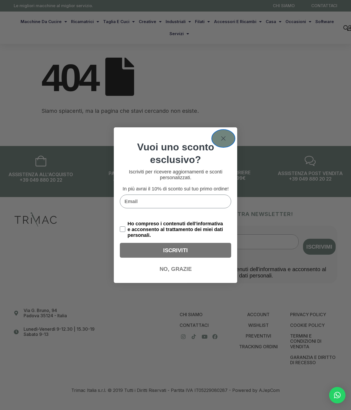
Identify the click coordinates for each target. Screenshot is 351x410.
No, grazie (176, 269)
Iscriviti (175, 250)
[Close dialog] (223, 138)
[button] (337, 395)
